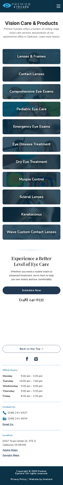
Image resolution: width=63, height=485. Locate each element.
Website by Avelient (40, 479)
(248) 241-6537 (31, 299)
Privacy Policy (19, 479)
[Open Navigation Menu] (56, 6)
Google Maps (11, 455)
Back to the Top (30, 349)
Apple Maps (10, 450)
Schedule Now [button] (31, 290)
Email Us (8, 424)
